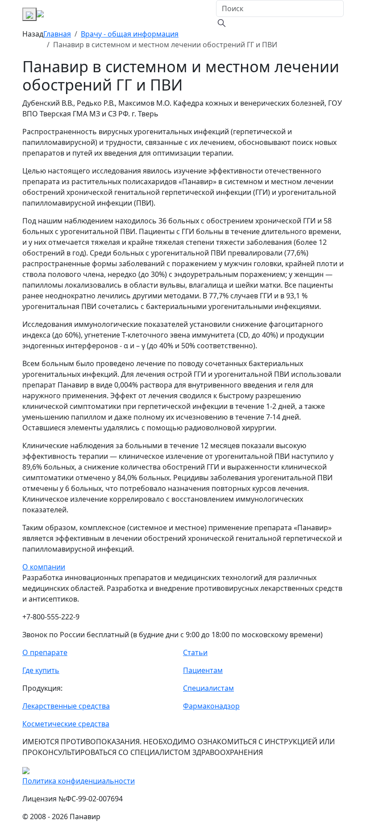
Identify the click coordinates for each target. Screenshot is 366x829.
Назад (32, 34)
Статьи (195, 652)
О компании (43, 567)
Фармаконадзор (211, 706)
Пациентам (203, 670)
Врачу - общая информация (130, 34)
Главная (57, 34)
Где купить (40, 670)
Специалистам (208, 688)
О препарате (44, 652)
